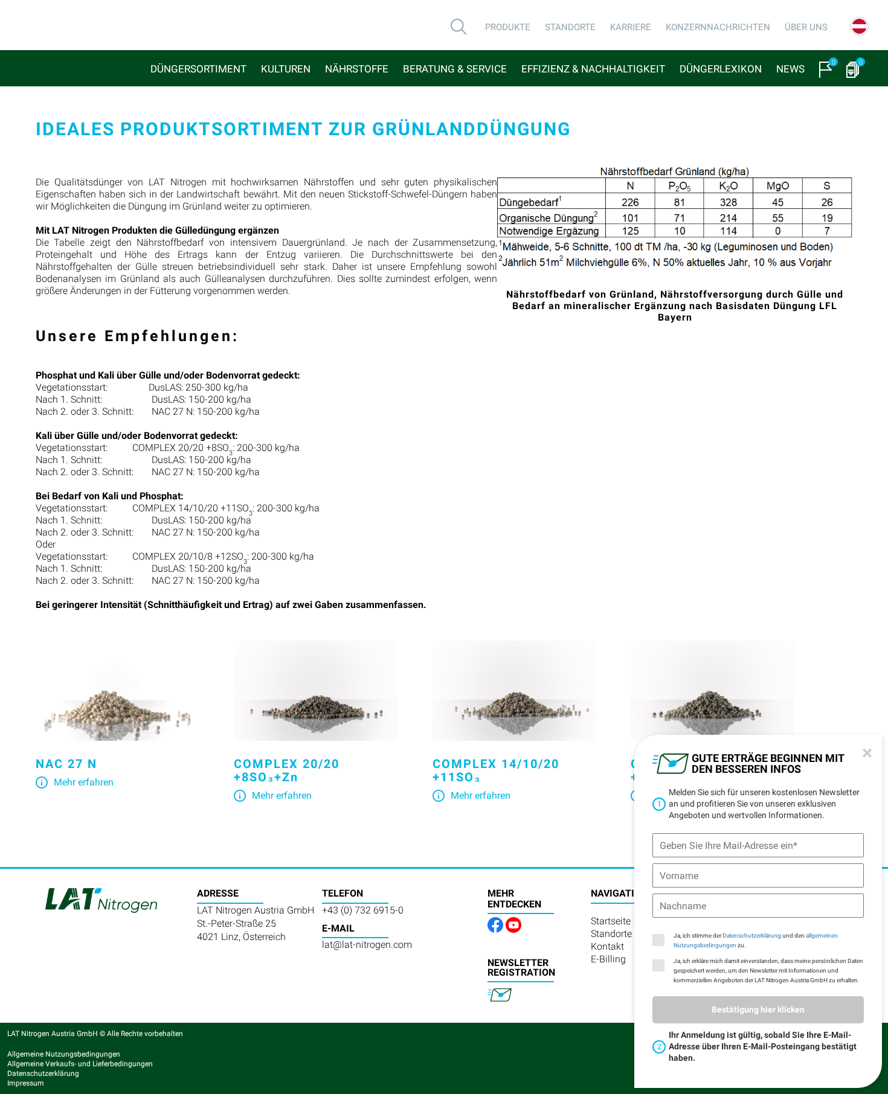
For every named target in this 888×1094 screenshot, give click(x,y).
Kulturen (285, 69)
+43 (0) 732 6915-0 (363, 910)
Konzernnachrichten (718, 27)
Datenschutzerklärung (751, 935)
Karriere (630, 27)
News (790, 69)
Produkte (507, 27)
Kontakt (607, 946)
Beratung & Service (455, 69)
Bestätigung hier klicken (758, 1009)
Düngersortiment (198, 69)
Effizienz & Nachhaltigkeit (593, 69)
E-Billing (608, 959)
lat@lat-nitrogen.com (367, 944)
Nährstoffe (356, 69)
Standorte (570, 27)
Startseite (611, 921)
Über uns (806, 27)
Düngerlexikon (721, 69)
